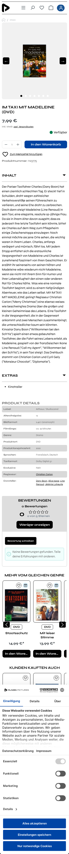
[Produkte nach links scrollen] (6, 625)
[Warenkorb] (51, 8)
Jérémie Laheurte (54, 484)
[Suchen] (32, 8)
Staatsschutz (16, 633)
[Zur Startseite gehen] (8, 8)
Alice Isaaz (53, 480)
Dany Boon (41, 480)
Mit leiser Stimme (47, 635)
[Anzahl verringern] (6, 144)
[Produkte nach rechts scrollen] (62, 625)
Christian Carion (44, 474)
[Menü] (23, 8)
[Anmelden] (61, 8)
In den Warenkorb (46, 144)
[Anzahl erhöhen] (18, 144)
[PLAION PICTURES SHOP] (3, 19)
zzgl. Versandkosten (24, 126)
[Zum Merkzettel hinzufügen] (18, 585)
